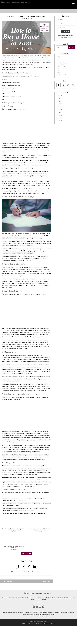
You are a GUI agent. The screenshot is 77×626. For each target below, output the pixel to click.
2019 (60, 115)
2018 (60, 118)
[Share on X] (24, 567)
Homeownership (60, 64)
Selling (58, 58)
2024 (60, 101)
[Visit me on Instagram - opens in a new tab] (73, 85)
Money (58, 68)
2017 (60, 121)
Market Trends (28, 571)
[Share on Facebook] (18, 567)
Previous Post (7, 581)
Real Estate (19, 571)
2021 (60, 109)
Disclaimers (46, 623)
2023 (60, 104)
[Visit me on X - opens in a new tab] (63, 85)
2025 (60, 98)
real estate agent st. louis (62, 62)
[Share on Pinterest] (29, 567)
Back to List (26, 553)
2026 (60, 95)
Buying (13, 571)
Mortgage (59, 72)
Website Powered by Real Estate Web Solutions (38, 621)
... (41, 571)
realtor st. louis (36, 571)
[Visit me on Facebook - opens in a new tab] (58, 85)
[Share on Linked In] (35, 567)
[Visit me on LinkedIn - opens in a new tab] (68, 85)
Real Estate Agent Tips (61, 66)
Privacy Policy (32, 615)
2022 (60, 107)
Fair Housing (44, 615)
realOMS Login (52, 623)
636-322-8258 (41, 603)
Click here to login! (66, 37)
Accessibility (39, 615)
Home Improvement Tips (62, 74)
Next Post (46, 581)
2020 (60, 112)
